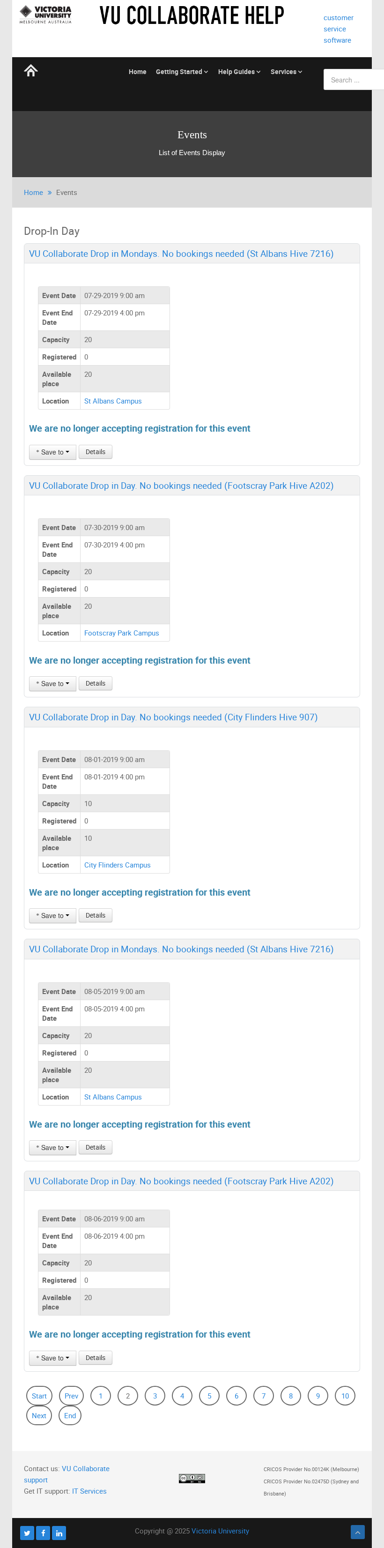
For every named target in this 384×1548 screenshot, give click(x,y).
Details (95, 451)
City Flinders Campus (117, 864)
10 (345, 1395)
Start (39, 1395)
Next (39, 1415)
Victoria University (220, 1530)
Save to (52, 451)
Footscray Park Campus (121, 632)
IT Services (89, 1491)
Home (33, 192)
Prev (71, 1395)
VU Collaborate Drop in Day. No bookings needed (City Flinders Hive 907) (173, 717)
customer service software (339, 29)
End (70, 1415)
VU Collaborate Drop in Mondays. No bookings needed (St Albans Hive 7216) (181, 253)
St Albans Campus (113, 400)
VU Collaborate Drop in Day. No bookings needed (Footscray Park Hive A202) (181, 485)
